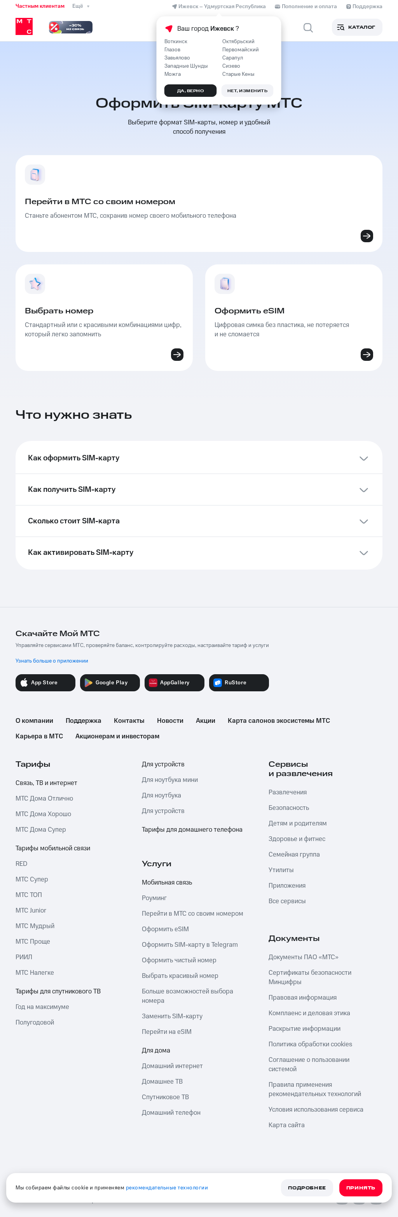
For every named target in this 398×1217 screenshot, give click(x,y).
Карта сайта (287, 1125)
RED (21, 864)
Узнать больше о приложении (52, 661)
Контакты (129, 721)
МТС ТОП (29, 895)
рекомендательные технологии (167, 1188)
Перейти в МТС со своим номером (192, 913)
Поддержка (83, 721)
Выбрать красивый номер (180, 976)
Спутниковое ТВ (165, 1097)
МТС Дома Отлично (44, 798)
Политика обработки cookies (310, 1044)
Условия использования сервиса (316, 1109)
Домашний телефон (171, 1112)
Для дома (156, 1050)
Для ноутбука (161, 795)
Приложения (287, 885)
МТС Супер (32, 879)
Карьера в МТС (39, 736)
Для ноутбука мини (170, 780)
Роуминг (154, 898)
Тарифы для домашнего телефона (192, 829)
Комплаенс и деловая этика (309, 1013)
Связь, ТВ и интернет (46, 783)
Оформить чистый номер (179, 960)
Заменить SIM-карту (172, 1016)
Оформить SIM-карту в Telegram (190, 944)
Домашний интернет (172, 1066)
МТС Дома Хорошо (43, 814)
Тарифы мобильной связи (53, 848)
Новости (170, 721)
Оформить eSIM (165, 929)
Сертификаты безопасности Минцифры (310, 977)
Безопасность (289, 808)
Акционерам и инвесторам (117, 736)
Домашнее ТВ (162, 1081)
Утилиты (281, 870)
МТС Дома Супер (41, 829)
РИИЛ (24, 957)
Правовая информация (303, 997)
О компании (34, 721)
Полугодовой (35, 1022)
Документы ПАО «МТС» (304, 957)
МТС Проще (33, 941)
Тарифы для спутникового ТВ (58, 991)
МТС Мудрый (35, 926)
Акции (205, 721)
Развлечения (288, 792)
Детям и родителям (298, 823)
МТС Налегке (35, 972)
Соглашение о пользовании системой (309, 1064)
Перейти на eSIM (167, 1032)
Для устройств (163, 764)
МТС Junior (31, 910)
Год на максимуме (42, 1007)
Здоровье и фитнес (297, 839)
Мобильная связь (167, 882)
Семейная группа (294, 854)
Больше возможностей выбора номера (187, 996)
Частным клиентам (40, 6)
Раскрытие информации (304, 1028)
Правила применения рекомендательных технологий (315, 1089)
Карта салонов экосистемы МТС (279, 721)
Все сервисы (287, 901)
